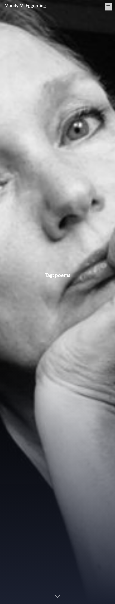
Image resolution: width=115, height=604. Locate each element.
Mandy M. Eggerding (25, 5)
